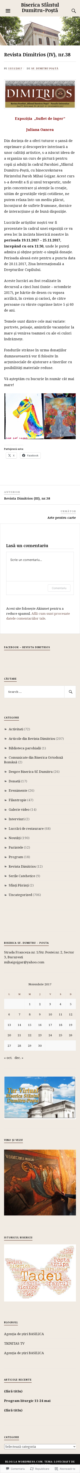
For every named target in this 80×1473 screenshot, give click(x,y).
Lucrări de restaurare (26, 828)
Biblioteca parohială (25, 748)
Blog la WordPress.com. (24, 1461)
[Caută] (70, 692)
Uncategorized (20, 894)
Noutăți (15, 838)
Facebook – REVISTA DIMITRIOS (27, 647)
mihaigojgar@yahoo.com (24, 962)
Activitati (16, 729)
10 (50, 1014)
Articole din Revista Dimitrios (32, 738)
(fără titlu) (13, 1391)
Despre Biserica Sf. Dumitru (31, 771)
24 (50, 1035)
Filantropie (17, 800)
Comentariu (59, 588)
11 (60, 1014)
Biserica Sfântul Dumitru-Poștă (40, 7)
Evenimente (18, 790)
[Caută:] (40, 692)
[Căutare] (70, 11)
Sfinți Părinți (19, 885)
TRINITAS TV (14, 1343)
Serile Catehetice (22, 876)
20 (9, 1035)
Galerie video (19, 809)
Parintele (16, 847)
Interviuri (16, 819)
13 (9, 1025)
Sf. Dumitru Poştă (44, 68)
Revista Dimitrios (22, 866)
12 (70, 1014)
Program (16, 857)
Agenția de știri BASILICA (24, 1334)
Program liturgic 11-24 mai (27, 1400)
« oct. (8, 1057)
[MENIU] (8, 11)
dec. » (19, 1057)
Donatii (14, 781)
